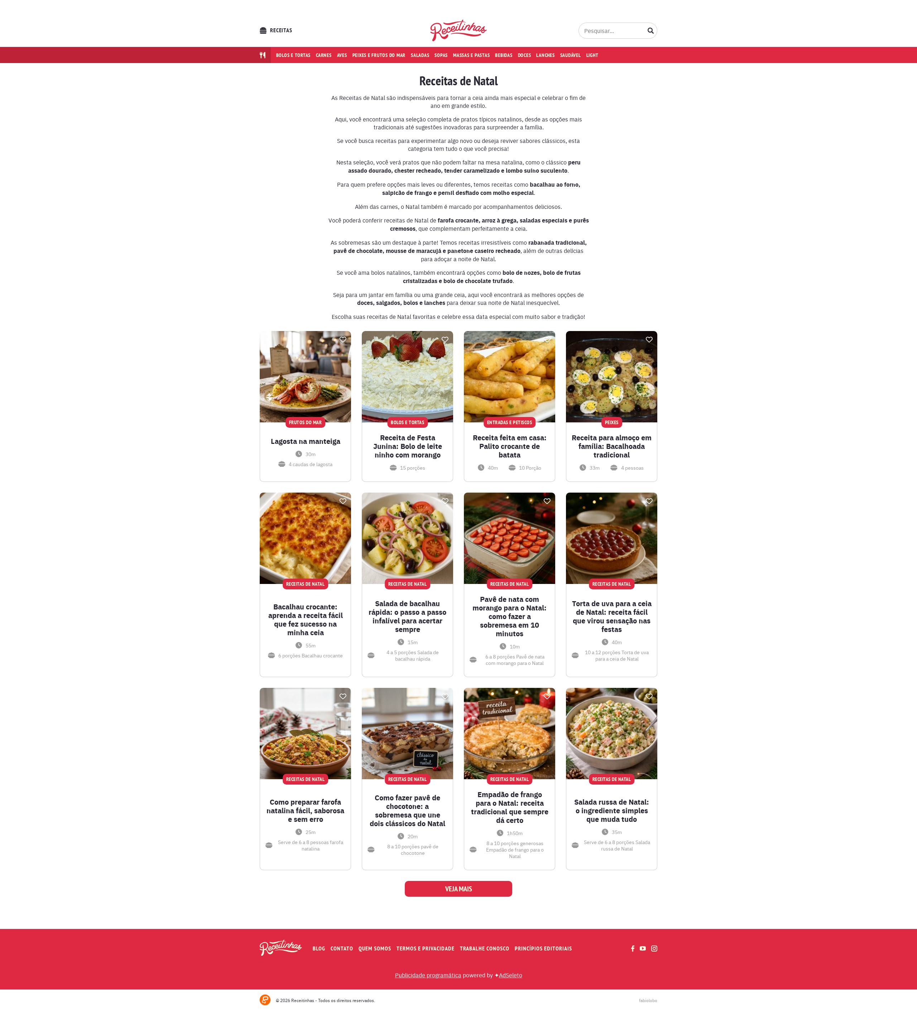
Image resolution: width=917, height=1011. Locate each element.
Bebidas (503, 55)
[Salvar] (343, 339)
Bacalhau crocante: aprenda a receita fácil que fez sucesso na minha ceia (305, 619)
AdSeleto (510, 975)
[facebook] (632, 948)
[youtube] (643, 948)
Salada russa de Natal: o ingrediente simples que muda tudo (611, 810)
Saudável (570, 55)
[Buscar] (650, 30)
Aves (342, 55)
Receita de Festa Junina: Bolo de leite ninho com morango (407, 446)
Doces (524, 55)
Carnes (324, 55)
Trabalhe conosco (484, 948)
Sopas (441, 55)
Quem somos (375, 948)
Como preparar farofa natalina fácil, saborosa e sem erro (305, 810)
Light (592, 55)
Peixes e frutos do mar (379, 55)
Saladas (420, 55)
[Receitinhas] (459, 30)
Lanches (545, 55)
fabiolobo (648, 1000)
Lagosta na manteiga (305, 441)
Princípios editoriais (543, 948)
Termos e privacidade (426, 948)
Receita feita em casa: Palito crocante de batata (510, 446)
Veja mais (458, 888)
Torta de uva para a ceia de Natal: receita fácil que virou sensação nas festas (612, 616)
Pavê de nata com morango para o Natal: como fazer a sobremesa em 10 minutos (509, 616)
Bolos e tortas (293, 55)
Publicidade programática (428, 975)
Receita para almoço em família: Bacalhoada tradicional (612, 446)
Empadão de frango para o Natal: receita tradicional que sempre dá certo (509, 807)
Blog (319, 948)
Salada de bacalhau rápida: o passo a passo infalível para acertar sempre (407, 616)
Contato (342, 948)
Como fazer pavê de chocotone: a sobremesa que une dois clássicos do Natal (407, 810)
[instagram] (654, 948)
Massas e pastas (471, 55)
